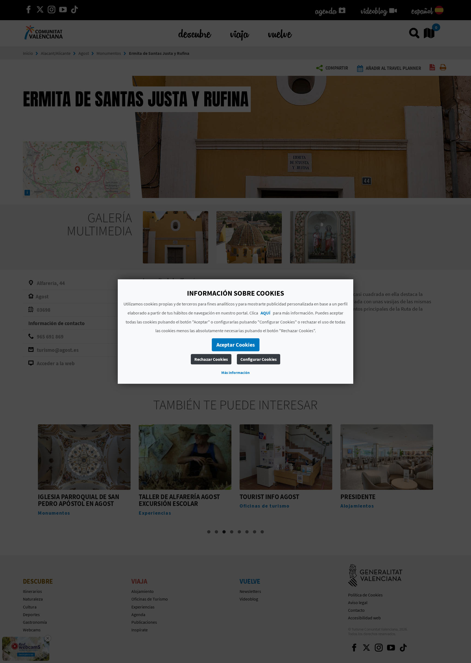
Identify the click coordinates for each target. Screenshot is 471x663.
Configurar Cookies (258, 359)
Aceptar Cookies (235, 344)
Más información (235, 372)
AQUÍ (265, 313)
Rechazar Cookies (211, 359)
